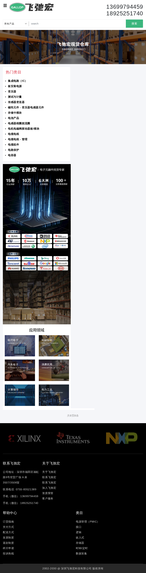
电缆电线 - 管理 (17, 139)
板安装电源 (15, 86)
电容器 (12, 155)
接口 (78, 526)
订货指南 (8, 521)
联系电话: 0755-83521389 (19, 489)
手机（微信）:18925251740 (20, 503)
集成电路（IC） (18, 80)
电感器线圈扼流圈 (19, 123)
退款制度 (8, 542)
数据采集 (81, 553)
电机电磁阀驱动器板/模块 (23, 128)
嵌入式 (80, 537)
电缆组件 (13, 144)
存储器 (80, 542)
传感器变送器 (16, 102)
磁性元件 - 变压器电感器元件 (26, 107)
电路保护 (13, 149)
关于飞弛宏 (49, 471)
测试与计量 (15, 96)
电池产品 (13, 117)
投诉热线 (8, 553)
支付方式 (8, 526)
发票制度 (8, 537)
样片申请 (8, 548)
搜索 (134, 23)
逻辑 (78, 532)
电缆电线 (13, 133)
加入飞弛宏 (49, 487)
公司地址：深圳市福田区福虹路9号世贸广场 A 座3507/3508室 (21, 477)
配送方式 (8, 532)
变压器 (12, 91)
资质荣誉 (47, 493)
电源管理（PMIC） (88, 521)
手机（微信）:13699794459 (20, 496)
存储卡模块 (15, 112)
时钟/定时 (82, 548)
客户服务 (47, 498)
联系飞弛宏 (49, 477)
